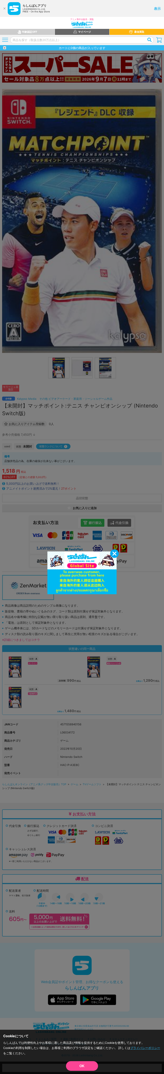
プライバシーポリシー (145, 1048)
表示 (157, 8)
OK (82, 1066)
